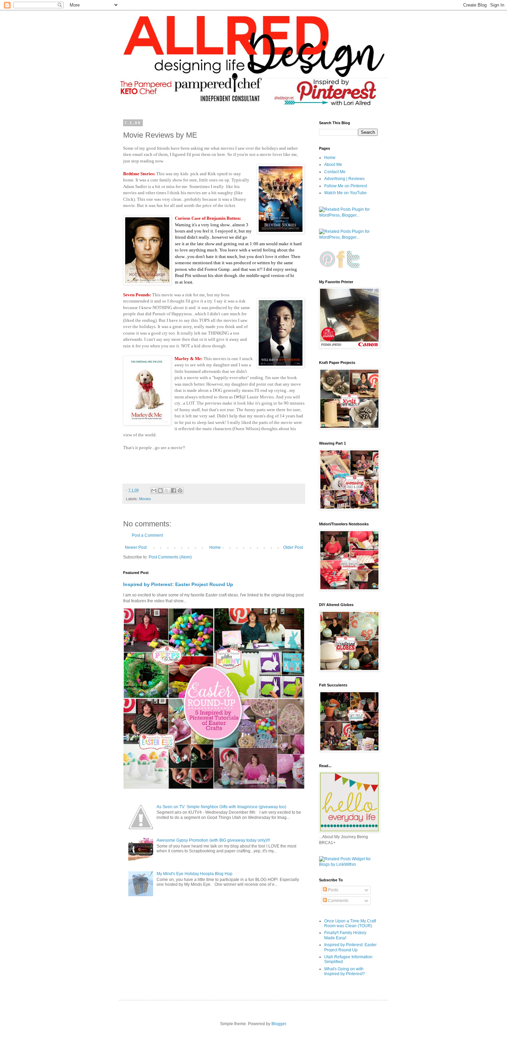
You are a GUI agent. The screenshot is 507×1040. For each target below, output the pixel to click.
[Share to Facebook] (173, 490)
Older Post (293, 547)
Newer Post (136, 547)
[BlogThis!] (160, 490)
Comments (337, 900)
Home (215, 547)
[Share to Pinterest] (180, 490)
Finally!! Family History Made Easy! (345, 935)
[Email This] (153, 490)
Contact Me (335, 171)
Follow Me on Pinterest (345, 186)
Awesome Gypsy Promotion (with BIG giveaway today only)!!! (213, 840)
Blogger (278, 1023)
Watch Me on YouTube (345, 192)
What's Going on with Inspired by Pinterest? (344, 971)
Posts (332, 890)
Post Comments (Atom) (170, 557)
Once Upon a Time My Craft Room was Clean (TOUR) (350, 923)
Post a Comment (147, 535)
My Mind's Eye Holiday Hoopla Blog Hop (194, 873)
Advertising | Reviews (344, 178)
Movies (145, 499)
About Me (333, 164)
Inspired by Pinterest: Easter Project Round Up (178, 584)
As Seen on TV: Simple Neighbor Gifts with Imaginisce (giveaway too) (221, 806)
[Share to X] (166, 490)
